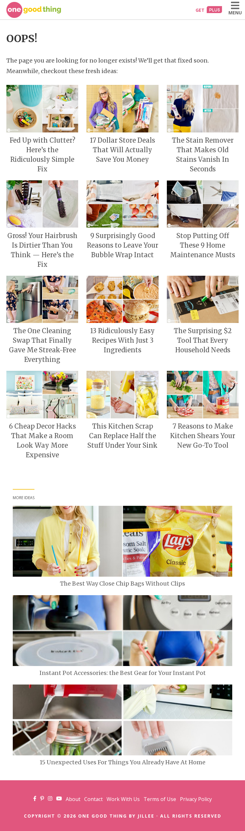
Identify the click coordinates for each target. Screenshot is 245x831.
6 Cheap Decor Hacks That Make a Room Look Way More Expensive (42, 440)
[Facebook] (34, 799)
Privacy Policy (196, 799)
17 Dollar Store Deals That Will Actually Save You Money (122, 149)
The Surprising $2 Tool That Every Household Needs (203, 340)
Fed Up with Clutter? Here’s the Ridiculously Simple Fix (42, 154)
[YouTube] (59, 799)
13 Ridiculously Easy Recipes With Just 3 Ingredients (122, 340)
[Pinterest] (42, 799)
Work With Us (123, 799)
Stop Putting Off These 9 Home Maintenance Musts (202, 245)
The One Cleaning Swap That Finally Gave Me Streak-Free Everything (42, 345)
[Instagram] (50, 799)
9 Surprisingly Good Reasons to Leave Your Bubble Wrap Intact (122, 245)
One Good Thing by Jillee (116, 816)
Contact (93, 799)
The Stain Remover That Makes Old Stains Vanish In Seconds (203, 154)
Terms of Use (160, 799)
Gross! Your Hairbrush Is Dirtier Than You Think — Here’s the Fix (42, 250)
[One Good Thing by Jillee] (33, 10)
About (73, 799)
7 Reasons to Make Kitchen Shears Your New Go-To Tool (202, 435)
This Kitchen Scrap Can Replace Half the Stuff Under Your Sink (122, 435)
